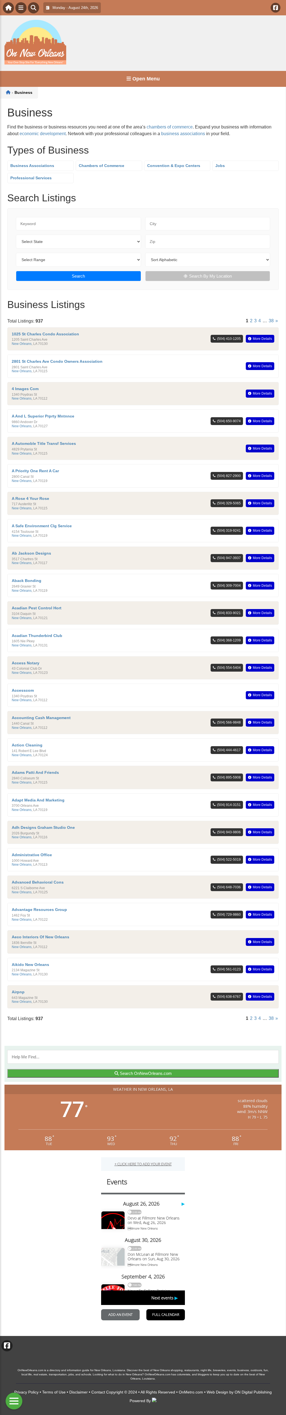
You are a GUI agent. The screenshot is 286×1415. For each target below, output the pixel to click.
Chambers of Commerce (101, 165)
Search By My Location (210, 276)
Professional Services (31, 178)
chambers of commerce (170, 127)
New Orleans (22, 344)
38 (271, 320)
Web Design (217, 1392)
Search (78, 276)
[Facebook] (275, 8)
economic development (43, 133)
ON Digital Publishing (253, 1392)
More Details (262, 339)
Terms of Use (54, 1392)
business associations (183, 133)
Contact (98, 1392)
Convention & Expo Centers (173, 165)
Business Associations (32, 165)
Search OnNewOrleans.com (145, 1073)
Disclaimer (78, 1392)
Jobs (220, 165)
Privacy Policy (26, 1392)
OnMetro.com (191, 1392)
